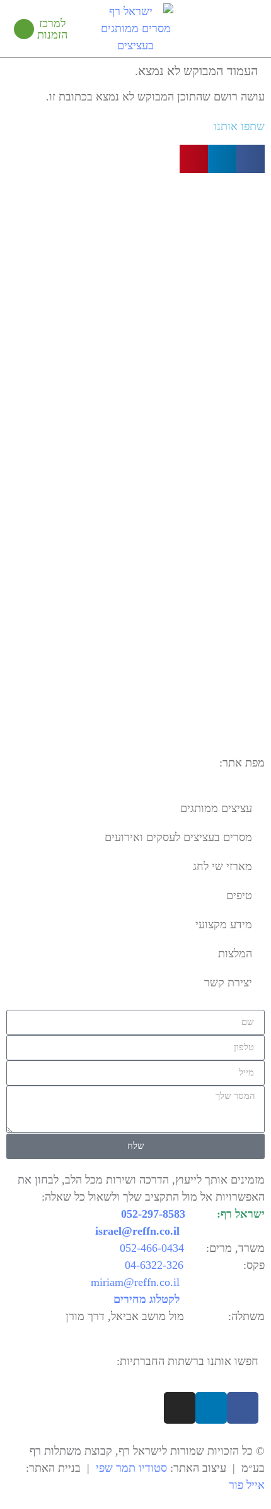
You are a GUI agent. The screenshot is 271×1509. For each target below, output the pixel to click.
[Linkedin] (211, 1408)
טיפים (239, 895)
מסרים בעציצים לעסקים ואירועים (178, 837)
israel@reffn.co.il (137, 1231)
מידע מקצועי (223, 924)
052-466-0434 (152, 1248)
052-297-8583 (153, 1214)
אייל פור (247, 1485)
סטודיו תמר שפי (131, 1468)
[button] (249, 28)
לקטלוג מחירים (146, 1299)
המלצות (235, 953)
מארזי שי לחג (222, 866)
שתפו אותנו (239, 126)
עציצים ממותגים (216, 808)
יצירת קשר (228, 982)
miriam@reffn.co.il (135, 1282)
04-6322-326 (154, 1265)
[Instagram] (179, 1408)
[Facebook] (242, 1408)
